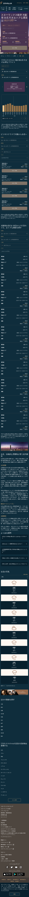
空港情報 (3, 856)
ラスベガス (3, 785)
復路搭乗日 (17, 41)
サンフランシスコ (5, 769)
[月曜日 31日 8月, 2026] (12, 108)
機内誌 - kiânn (5, 846)
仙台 (2, 720)
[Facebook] (7, 867)
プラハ (2, 753)
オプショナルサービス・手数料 (8, 861)
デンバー (3, 782)
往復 (4, 25)
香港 (2, 756)
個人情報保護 (4, 824)
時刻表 (6, 8)
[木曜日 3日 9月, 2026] (19, 109)
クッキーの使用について (6, 827)
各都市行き (9, 879)
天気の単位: (25, 574)
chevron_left (2, 87)
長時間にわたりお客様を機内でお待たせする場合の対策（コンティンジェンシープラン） (13, 833)
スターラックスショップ (7, 849)
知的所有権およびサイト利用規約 (8, 831)
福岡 (2, 726)
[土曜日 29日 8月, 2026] (8, 108)
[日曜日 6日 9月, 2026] (26, 108)
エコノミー (4, 66)
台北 (2, 750)
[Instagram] (20, 867)
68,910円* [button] (9, 20)
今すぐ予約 (14, 48)
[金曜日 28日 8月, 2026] (6, 108)
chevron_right (26, 87)
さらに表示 (14, 800)
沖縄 (2, 717)
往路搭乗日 (5, 41)
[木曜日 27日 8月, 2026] (3, 108)
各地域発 (17, 881)
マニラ (2, 788)
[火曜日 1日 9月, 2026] (15, 109)
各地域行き (4, 879)
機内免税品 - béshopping (7, 844)
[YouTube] (16, 867)
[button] (13, 25)
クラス (2, 154)
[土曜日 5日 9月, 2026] (24, 108)
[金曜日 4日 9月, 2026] (21, 109)
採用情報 (4, 815)
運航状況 (10, 8)
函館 (2, 729)
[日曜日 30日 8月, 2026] (10, 107)
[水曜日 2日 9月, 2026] (17, 109)
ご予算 (2, 149)
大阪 (2, 704)
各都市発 (12, 881)
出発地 (4, 31)
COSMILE (26, 8)
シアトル (3, 766)
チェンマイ (3, 779)
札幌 (2, 710)
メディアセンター (5, 810)
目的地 (4, 36)
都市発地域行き (23, 879)
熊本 (2, 736)
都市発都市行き (16, 879)
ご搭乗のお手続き (14, 8)
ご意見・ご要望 (4, 858)
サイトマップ (4, 817)
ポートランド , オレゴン (6, 772)
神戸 (2, 723)
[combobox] (15, 71)
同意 (14, 894)
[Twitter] (11, 867)
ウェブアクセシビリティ (6, 836)
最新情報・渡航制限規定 (6, 812)
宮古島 (2, 733)
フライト (9, 56)
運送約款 (3, 822)
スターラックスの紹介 (6, 808)
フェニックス (4, 759)
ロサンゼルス (4, 763)
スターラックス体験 (20, 8)
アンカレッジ (4, 795)
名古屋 (2, 713)
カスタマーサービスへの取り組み (8, 829)
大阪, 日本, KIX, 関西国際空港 (9, 33)
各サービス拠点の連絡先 (6, 854)
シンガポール (4, 791)
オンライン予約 (3, 8)
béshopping (19, 2)
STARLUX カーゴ (5, 842)
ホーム (2, 56)
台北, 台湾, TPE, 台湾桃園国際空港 (10, 38)
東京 (2, 707)
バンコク (3, 775)
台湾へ (14, 56)
